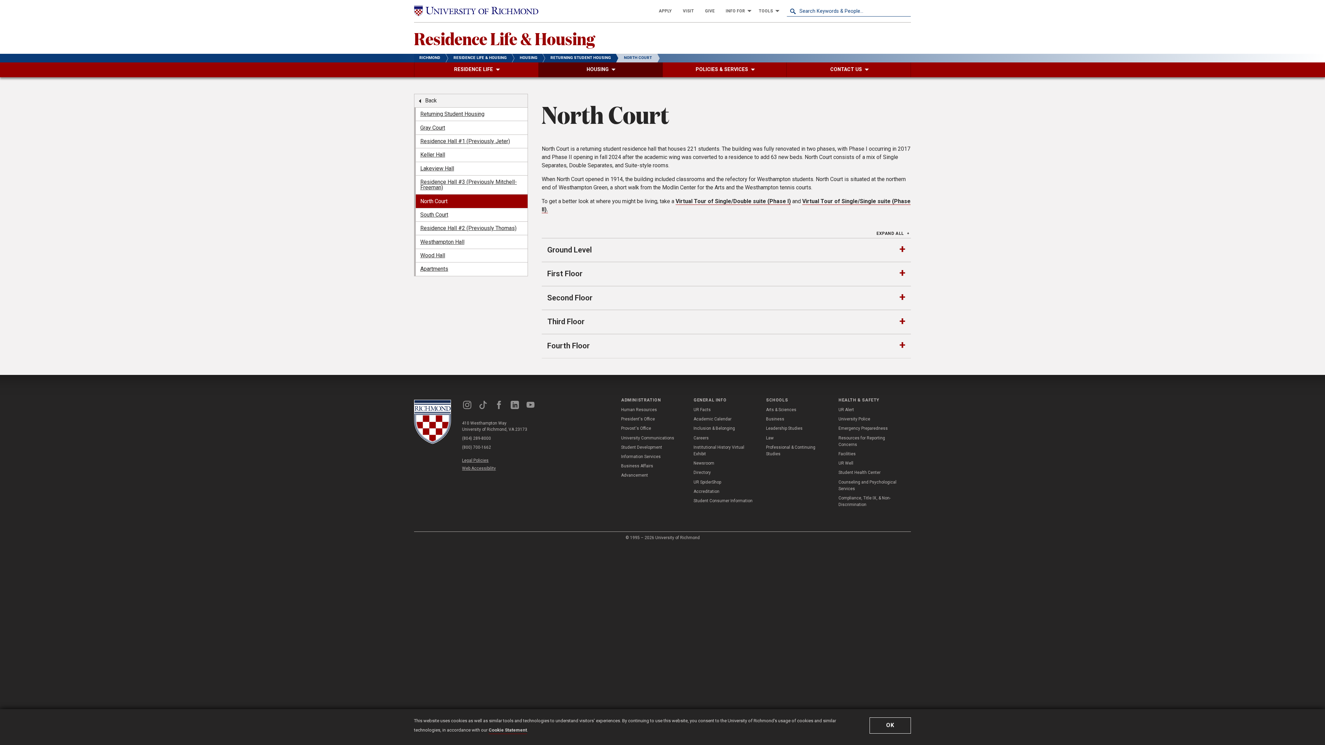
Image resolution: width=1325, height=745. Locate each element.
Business (775, 419)
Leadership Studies (784, 428)
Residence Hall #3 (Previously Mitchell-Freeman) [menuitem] (468, 185)
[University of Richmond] (476, 11)
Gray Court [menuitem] (432, 128)
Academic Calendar (713, 419)
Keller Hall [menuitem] (432, 154)
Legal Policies (475, 460)
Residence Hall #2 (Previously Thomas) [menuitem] (468, 228)
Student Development (641, 447)
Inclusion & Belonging (714, 428)
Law (770, 438)
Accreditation (706, 491)
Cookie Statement (508, 730)
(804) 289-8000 (476, 438)
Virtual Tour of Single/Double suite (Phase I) (733, 201)
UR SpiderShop (707, 482)
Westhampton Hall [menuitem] (442, 242)
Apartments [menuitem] (434, 269)
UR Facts (702, 409)
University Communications (647, 438)
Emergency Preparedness (863, 428)
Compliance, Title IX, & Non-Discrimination (864, 501)
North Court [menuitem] (434, 201)
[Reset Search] (905, 11)
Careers (701, 438)
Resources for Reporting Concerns (861, 441)
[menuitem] (665, 11)
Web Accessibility (479, 468)
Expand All (890, 233)
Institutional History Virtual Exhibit (719, 450)
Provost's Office (636, 428)
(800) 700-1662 (476, 447)
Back (431, 100)
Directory (702, 472)
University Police (854, 419)
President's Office (638, 419)
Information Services (641, 456)
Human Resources (639, 409)
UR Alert (846, 409)
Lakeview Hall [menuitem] (437, 168)
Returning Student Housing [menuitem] (452, 114)
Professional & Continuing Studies (790, 450)
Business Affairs (637, 466)
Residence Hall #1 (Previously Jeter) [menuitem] (465, 141)
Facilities (847, 453)
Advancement (634, 475)
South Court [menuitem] (434, 214)
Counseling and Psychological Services (867, 485)
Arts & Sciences (781, 409)
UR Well (845, 463)
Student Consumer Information (723, 500)
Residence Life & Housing (504, 38)
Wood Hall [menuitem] (432, 255)
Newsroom (704, 463)
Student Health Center (859, 472)
